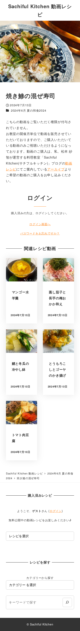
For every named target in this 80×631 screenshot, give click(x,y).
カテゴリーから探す (40, 578)
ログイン (56, 511)
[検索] (67, 602)
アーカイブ (55, 169)
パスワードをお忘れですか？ (40, 233)
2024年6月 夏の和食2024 (28, 110)
